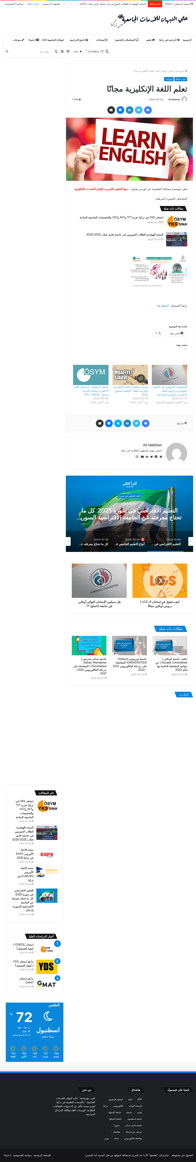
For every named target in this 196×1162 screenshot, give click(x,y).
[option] (129, 514)
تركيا (105, 1105)
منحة (116, 1138)
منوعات (17, 40)
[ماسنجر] (120, 110)
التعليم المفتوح (116, 1099)
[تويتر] (139, 110)
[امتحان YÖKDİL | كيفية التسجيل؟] (46, 950)
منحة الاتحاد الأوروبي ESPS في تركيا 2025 (24, 854)
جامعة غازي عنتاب (133, 1125)
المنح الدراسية (77, 40)
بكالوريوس (118, 1105)
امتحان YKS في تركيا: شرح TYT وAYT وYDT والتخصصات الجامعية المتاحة (121, 217)
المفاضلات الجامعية (125, 40)
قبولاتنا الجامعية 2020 (53, 40)
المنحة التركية (135, 1105)
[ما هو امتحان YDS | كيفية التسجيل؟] (46, 967)
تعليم (149, 40)
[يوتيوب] (141, 456)
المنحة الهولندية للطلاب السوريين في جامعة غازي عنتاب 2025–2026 (124, 234)
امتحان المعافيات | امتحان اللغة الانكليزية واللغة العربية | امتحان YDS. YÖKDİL (91, 390)
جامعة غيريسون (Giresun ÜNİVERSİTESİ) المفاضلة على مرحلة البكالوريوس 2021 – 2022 (130, 664)
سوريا (116, 1125)
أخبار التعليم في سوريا (129, 492)
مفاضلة (116, 1131)
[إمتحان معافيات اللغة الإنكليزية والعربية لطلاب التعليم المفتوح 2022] (130, 375)
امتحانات (100, 40)
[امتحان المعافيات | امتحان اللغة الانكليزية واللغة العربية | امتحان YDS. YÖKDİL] (91, 375)
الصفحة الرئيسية (51, 3)
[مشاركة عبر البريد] (111, 110)
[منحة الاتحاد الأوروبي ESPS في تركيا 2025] (46, 855)
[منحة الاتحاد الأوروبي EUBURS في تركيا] (46, 872)
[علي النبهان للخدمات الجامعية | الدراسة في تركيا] (148, 20)
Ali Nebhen (174, 99)
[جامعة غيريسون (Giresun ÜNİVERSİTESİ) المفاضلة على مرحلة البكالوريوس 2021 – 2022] (129, 645)
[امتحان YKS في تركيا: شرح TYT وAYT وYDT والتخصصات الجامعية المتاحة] (176, 222)
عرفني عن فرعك (134, 1131)
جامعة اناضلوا (115, 1118)
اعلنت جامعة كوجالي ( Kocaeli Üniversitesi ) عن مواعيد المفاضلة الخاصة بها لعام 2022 (171, 664)
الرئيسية (187, 40)
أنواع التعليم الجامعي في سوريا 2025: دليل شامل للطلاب (129, 518)
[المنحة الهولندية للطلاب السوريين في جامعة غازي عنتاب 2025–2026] (176, 239)
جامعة (129, 1112)
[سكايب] (118, 423)
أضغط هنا (162, 305)
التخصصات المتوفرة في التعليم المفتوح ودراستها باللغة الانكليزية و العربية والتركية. (170, 390)
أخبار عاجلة (33, 3)
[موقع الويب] (160, 456)
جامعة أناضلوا (115, 1112)
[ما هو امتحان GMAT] (46, 984)
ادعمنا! (32, 40)
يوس (106, 1138)
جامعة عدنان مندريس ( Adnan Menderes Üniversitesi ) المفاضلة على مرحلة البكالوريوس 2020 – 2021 (89, 666)
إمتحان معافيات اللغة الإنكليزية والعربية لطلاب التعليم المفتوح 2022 (131, 390)
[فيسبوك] (148, 110)
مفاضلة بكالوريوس (133, 1138)
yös (130, 1099)
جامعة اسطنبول (134, 1118)
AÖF (139, 1099)
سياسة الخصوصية (14, 3)
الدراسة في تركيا (168, 40)
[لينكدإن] (129, 110)
